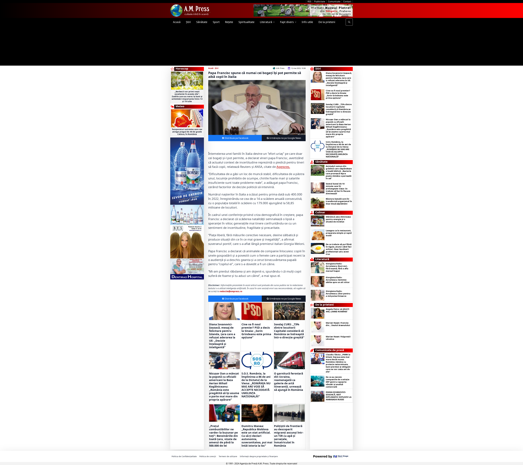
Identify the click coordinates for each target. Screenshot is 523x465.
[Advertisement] (261, 46)
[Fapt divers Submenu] (296, 22)
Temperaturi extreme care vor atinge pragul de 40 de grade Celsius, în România (187, 131)
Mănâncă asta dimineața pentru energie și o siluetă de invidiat (338, 219)
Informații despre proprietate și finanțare (259, 456)
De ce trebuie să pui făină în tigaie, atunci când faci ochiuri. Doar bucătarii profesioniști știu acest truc (339, 249)
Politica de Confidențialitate (184, 456)
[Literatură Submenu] (274, 22)
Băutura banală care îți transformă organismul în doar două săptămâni (339, 201)
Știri (188, 22)
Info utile (307, 22)
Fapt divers (287, 22)
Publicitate (319, 1)
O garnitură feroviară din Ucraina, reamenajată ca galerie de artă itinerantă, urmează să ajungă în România (288, 381)
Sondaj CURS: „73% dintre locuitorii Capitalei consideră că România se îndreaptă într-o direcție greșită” (289, 331)
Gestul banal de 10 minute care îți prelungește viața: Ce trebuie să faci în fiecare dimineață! (338, 188)
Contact (347, 1)
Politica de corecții (207, 456)
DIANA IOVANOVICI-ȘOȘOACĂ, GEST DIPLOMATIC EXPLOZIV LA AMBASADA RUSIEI (338, 396)
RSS (309, 1)
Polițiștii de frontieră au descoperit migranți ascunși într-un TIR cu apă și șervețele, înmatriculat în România (288, 435)
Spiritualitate (246, 22)
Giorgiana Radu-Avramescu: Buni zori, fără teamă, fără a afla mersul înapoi (337, 267)
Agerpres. (283, 167)
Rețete (229, 22)
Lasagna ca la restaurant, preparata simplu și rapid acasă (339, 233)
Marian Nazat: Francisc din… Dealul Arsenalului (338, 324)
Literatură (266, 22)
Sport (216, 22)
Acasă (176, 22)
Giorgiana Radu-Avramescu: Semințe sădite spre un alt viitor (337, 279)
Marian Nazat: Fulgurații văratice (338, 337)
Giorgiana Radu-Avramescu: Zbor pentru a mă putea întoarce (338, 293)
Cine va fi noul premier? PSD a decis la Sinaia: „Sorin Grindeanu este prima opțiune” (256, 331)
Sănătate (201, 22)
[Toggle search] (349, 22)
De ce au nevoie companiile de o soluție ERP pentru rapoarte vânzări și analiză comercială (337, 382)
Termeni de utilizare (228, 456)
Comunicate (334, 1)
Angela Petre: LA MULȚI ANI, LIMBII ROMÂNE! (337, 310)
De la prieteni (326, 22)
